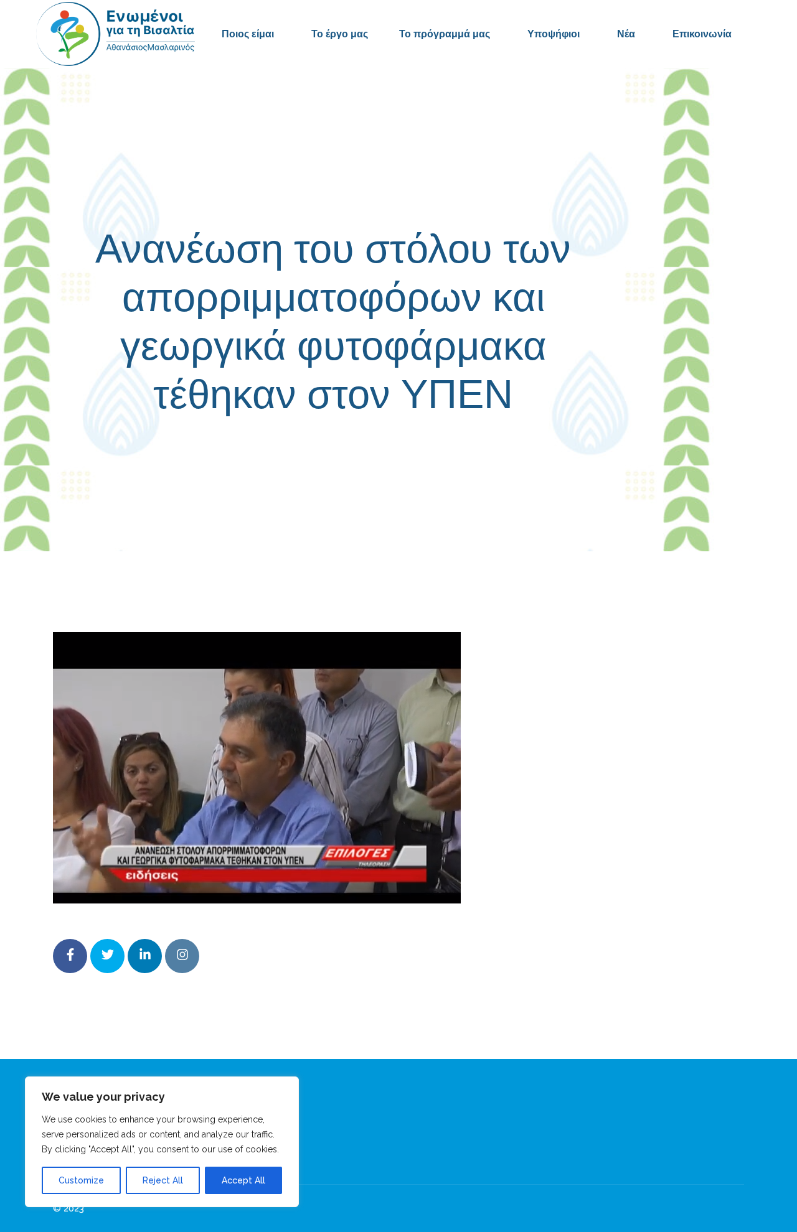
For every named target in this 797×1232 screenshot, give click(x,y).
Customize (81, 1180)
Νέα (626, 34)
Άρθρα (495, 450)
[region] (162, 1141)
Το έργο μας (339, 34)
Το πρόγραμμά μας (444, 34)
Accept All (243, 1180)
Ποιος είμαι (248, 34)
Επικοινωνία (702, 34)
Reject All (163, 1180)
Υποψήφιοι (553, 34)
